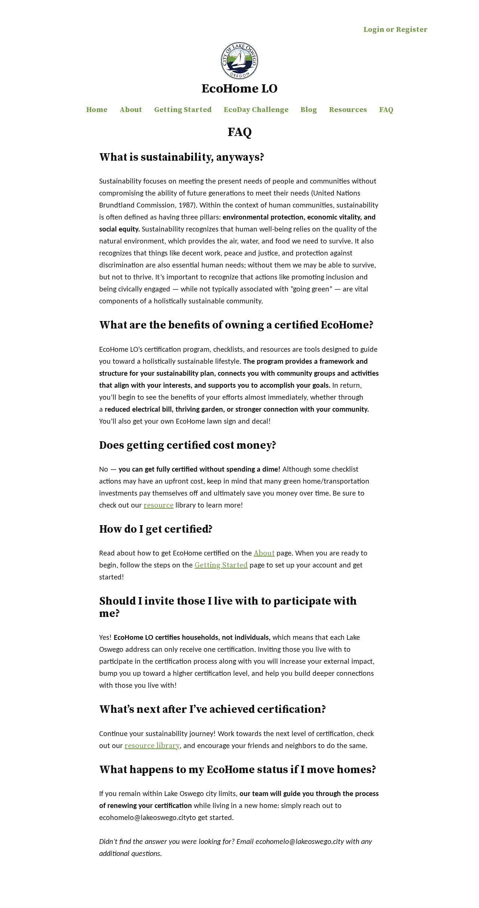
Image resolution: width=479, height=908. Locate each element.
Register (412, 29)
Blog (308, 110)
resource (159, 505)
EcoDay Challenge (256, 110)
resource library (152, 746)
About (130, 110)
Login (373, 29)
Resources (348, 110)
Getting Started (183, 110)
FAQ (386, 110)
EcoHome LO (239, 89)
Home (96, 110)
